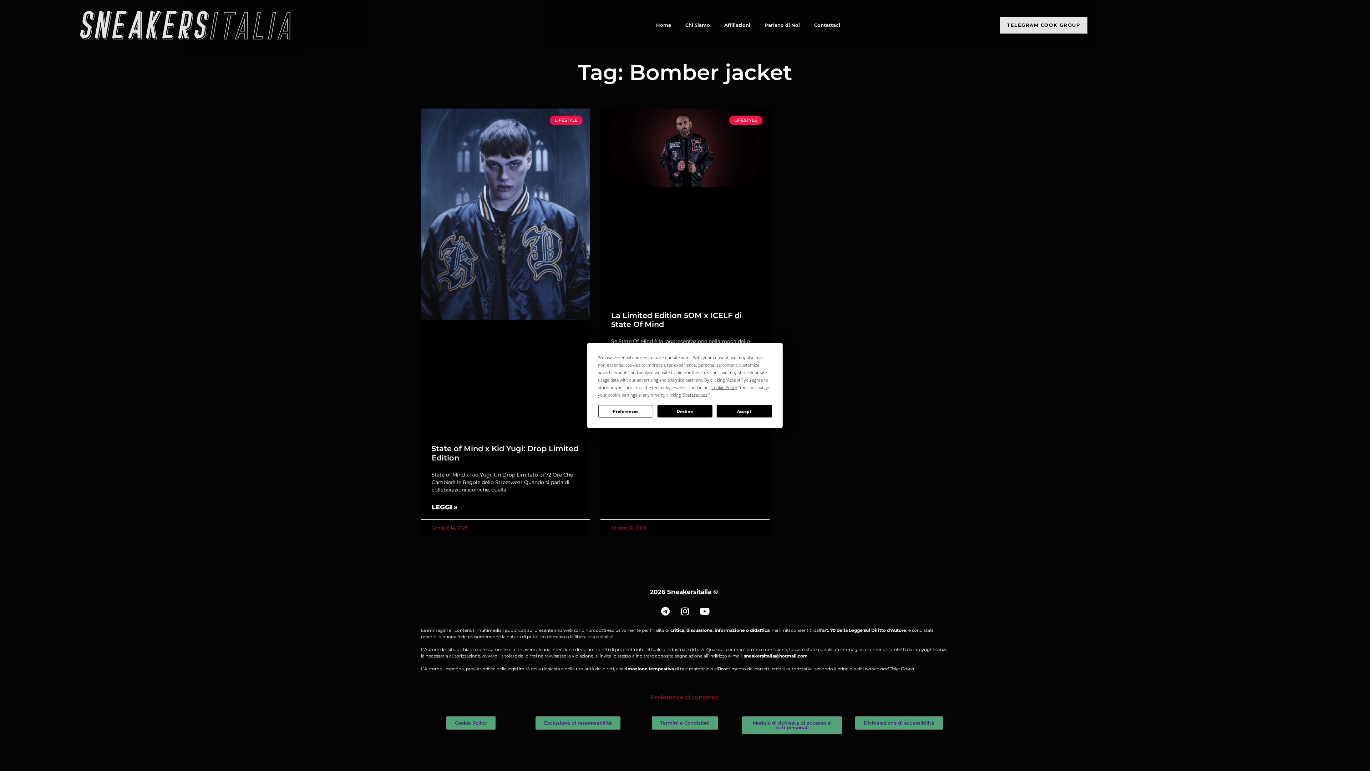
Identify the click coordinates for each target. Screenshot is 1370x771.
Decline (685, 411)
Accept (744, 411)
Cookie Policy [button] (724, 387)
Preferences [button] (695, 395)
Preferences (625, 411)
